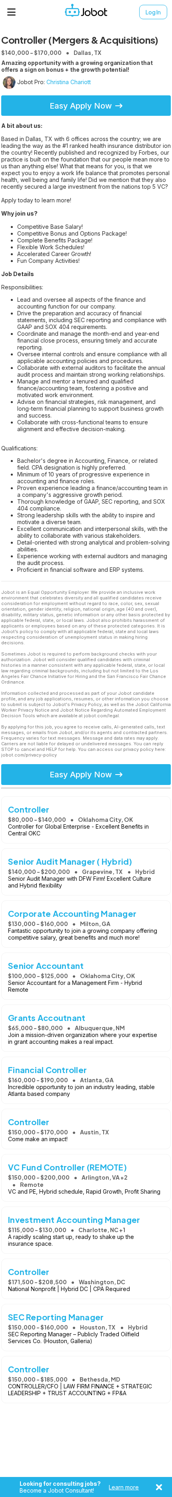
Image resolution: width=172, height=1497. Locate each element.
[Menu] (11, 12)
